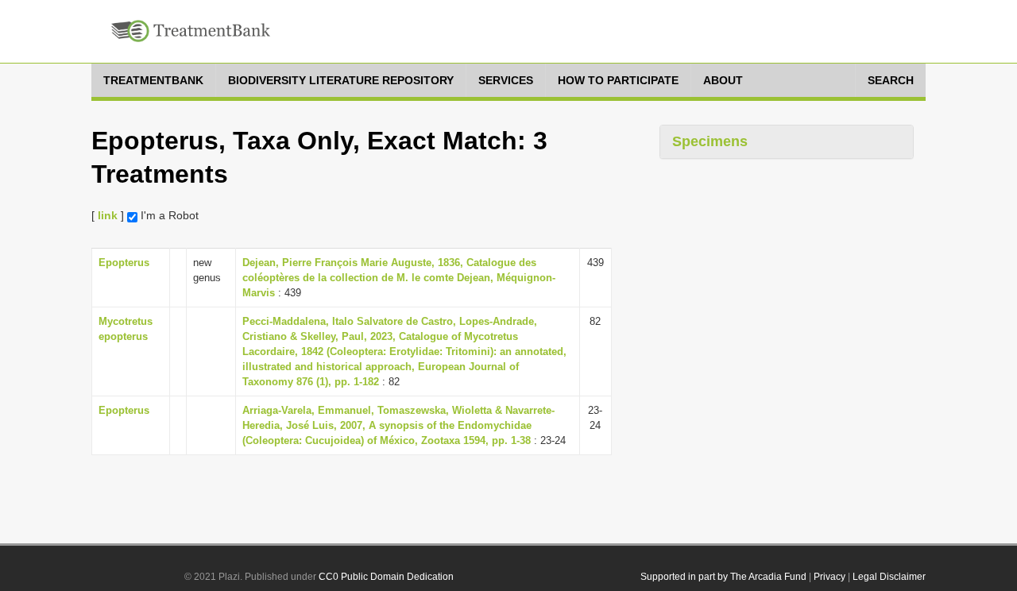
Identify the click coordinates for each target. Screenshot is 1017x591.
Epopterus (124, 262)
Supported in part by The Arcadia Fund (723, 576)
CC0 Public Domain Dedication (386, 576)
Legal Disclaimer (889, 576)
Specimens (710, 141)
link (108, 215)
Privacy (829, 576)
